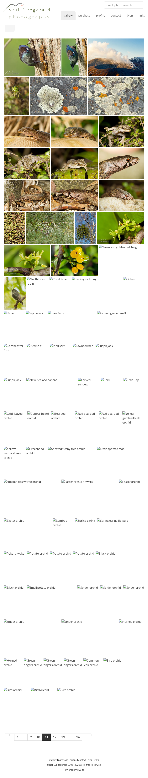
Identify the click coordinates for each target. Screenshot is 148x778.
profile (100, 15)
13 (63, 737)
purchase (84, 15)
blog (130, 15)
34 (78, 737)
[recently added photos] (134, 29)
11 (46, 737)
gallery (70, 15)
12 (54, 737)
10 (38, 737)
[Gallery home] (10, 28)
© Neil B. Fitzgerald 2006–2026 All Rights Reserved (74, 764)
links (142, 15)
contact (116, 15)
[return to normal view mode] (142, 29)
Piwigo (80, 769)
